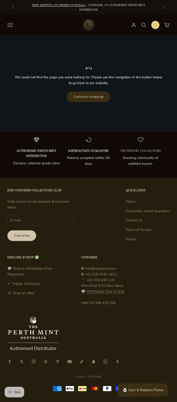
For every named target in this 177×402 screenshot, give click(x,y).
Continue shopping (88, 96)
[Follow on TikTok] (81, 361)
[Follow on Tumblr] (117, 361)
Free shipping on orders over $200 (58, 5)
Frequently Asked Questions (148, 211)
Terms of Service (138, 229)
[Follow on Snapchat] (93, 361)
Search (131, 239)
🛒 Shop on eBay (20, 293)
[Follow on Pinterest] (57, 361)
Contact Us (134, 220)
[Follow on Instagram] (33, 361)
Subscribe (22, 235)
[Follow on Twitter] (21, 361)
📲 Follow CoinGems (23, 283)
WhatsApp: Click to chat (105, 291)
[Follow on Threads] (45, 361)
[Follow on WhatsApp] (105, 361)
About (130, 201)
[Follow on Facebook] (9, 361)
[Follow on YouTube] (69, 361)
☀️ (155, 24)
